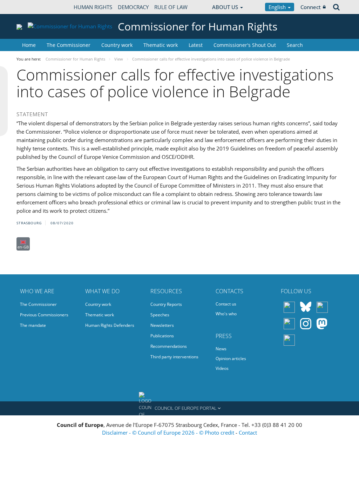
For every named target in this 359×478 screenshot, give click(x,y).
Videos (222, 368)
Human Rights (93, 6)
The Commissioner (68, 45)
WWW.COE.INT (34, 7)
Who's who (226, 314)
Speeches (159, 315)
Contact (248, 432)
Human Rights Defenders (109, 325)
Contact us (226, 304)
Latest (196, 45)
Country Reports (166, 304)
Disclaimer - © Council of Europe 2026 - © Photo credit (169, 432)
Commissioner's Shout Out (245, 45)
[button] (179, 408)
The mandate (33, 325)
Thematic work (160, 45)
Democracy (133, 6)
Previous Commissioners (44, 315)
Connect (310, 6)
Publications (162, 336)
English (278, 6)
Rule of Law (171, 6)
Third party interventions (174, 357)
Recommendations (168, 346)
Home (29, 45)
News (221, 349)
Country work (117, 45)
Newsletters (162, 325)
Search (295, 45)
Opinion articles (231, 358)
